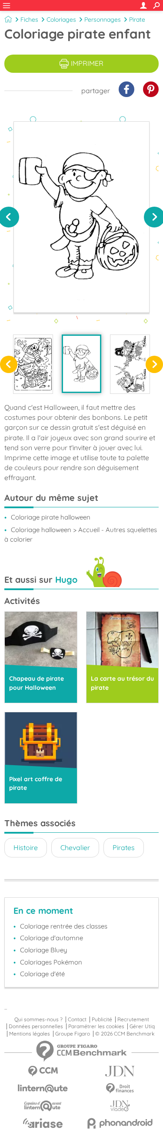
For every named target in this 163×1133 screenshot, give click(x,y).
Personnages (102, 19)
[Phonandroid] (120, 1123)
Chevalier (75, 847)
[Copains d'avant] (43, 1106)
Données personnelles (36, 1026)
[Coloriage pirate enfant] (82, 363)
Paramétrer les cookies (96, 1026)
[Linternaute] (43, 1088)
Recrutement (133, 1019)
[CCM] (43, 1071)
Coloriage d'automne (51, 938)
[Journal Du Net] (120, 1071)
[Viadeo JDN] (120, 1106)
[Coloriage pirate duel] (130, 364)
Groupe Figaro (72, 1034)
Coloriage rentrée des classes (63, 926)
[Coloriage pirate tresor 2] (33, 364)
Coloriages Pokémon (51, 962)
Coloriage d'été (42, 974)
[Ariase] (43, 1123)
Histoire (25, 847)
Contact (77, 1019)
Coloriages (61, 19)
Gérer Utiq (142, 1026)
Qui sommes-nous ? (38, 1019)
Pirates (124, 847)
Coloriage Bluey (43, 950)
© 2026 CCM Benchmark (124, 1034)
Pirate (137, 19)
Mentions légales (29, 1034)
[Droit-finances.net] (120, 1088)
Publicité (102, 1019)
